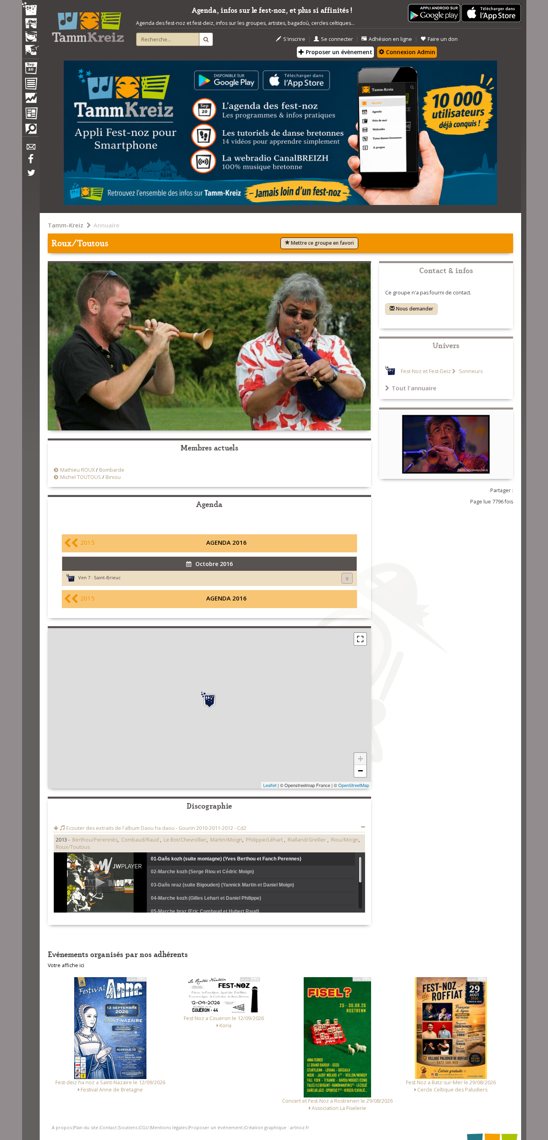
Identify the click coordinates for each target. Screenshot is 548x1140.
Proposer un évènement (338, 52)
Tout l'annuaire (414, 388)
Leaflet (269, 785)
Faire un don (443, 39)
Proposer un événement (216, 1127)
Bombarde (111, 470)
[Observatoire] (30, 100)
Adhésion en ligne (390, 39)
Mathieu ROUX (77, 470)
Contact (108, 1127)
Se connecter (337, 39)
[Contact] (30, 149)
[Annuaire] (30, 85)
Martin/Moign (226, 839)
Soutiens (128, 1127)
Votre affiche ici (66, 965)
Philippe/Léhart (265, 839)
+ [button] (360, 759)
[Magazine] (30, 114)
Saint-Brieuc (107, 577)
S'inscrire (294, 39)
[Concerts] (30, 24)
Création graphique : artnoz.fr (276, 1127)
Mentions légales (168, 1127)
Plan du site (85, 1127)
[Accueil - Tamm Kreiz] (88, 24)
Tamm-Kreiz (65, 225)
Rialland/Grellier (307, 839)
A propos (62, 1127)
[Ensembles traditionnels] (30, 47)
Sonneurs (470, 371)
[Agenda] (30, 69)
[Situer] (347, 578)
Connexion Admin (409, 52)
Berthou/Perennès (95, 839)
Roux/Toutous (73, 847)
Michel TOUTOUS (80, 477)
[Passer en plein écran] (360, 639)
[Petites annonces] (30, 131)
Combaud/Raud (140, 839)
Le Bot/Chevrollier (185, 839)
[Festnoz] (30, 9)
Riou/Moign (345, 839)
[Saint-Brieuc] (209, 700)
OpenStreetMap (353, 785)
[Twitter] (30, 177)
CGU (144, 1127)
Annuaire (106, 225)
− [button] (360, 771)
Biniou (113, 477)
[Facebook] (30, 161)
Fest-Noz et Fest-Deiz (426, 371)
